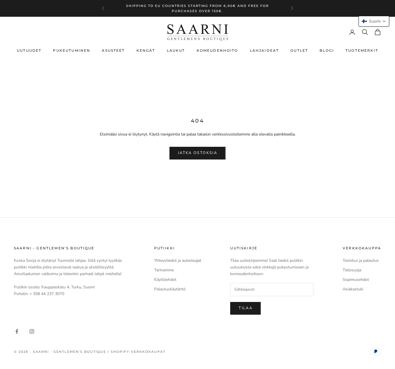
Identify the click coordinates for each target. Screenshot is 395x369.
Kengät (145, 50)
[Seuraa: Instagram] (32, 331)
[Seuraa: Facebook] (17, 331)
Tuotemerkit (362, 50)
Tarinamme (164, 270)
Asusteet (113, 50)
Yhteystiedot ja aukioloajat (177, 260)
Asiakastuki (353, 289)
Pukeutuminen (71, 50)
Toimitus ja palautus (361, 260)
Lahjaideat (264, 50)
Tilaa (245, 308)
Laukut (176, 50)
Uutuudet (29, 50)
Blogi (327, 50)
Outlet (299, 50)
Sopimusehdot (356, 279)
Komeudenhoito (217, 50)
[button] (374, 21)
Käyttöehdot (165, 279)
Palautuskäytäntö (170, 289)
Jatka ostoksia (197, 152)
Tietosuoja (352, 270)
